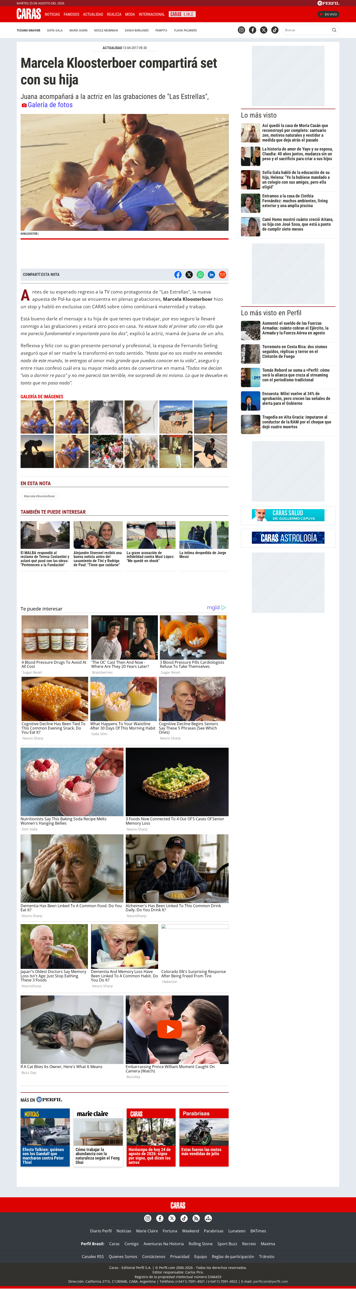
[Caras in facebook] (252, 30)
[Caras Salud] (288, 519)
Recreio (249, 1243)
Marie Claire (147, 1231)
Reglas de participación (233, 1256)
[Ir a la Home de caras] (29, 17)
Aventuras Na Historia (164, 1243)
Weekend (190, 1231)
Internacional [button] (152, 14)
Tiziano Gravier (28, 30)
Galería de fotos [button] (50, 105)
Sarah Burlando (137, 30)
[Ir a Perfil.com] (328, 4)
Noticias (52, 14)
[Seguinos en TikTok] (275, 30)
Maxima (268, 1243)
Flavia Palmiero (185, 30)
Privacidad (179, 1256)
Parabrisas (214, 1231)
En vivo (331, 14)
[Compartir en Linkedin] (211, 274)
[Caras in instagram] (241, 30)
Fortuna (170, 1231)
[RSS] (196, 1218)
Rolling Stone (201, 1243)
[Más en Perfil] (49, 1100)
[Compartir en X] (189, 274)
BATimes (258, 1231)
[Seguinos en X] (263, 30)
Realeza (114, 14)
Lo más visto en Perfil (271, 313)
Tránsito (266, 1256)
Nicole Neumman (106, 30)
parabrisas (204, 1114)
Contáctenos (153, 1256)
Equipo (200, 1256)
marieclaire (98, 1114)
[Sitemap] (208, 1218)
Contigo (131, 1243)
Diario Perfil (101, 1231)
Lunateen (237, 1231)
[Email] (222, 274)
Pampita (161, 30)
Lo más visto (259, 115)
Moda (130, 14)
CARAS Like (182, 13)
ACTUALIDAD (112, 48)
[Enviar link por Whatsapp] (200, 274)
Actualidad (93, 14)
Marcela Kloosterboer (39, 496)
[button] (125, 177)
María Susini (78, 30)
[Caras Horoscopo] (288, 542)
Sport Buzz (227, 1243)
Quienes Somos (123, 1256)
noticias (45, 1114)
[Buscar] (334, 30)
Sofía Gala (55, 30)
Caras (114, 1243)
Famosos (71, 14)
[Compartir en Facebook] (178, 274)
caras (151, 1114)
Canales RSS (93, 1256)
